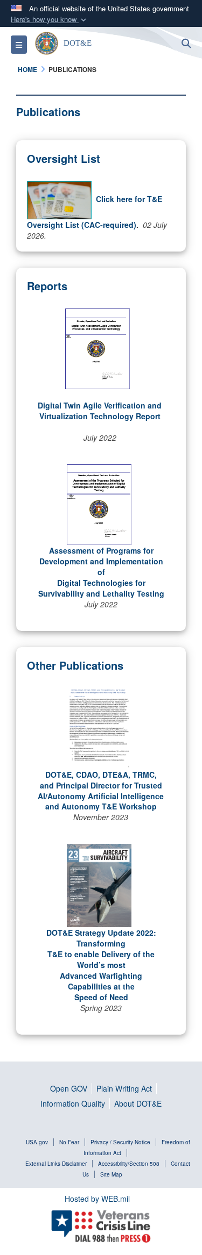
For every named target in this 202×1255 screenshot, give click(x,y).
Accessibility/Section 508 (128, 1163)
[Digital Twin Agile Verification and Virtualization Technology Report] (97, 347)
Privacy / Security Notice (120, 1142)
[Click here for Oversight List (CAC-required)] (59, 198)
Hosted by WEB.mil (97, 1198)
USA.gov (37, 1142)
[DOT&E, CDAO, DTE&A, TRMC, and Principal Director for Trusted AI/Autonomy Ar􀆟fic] (98, 727)
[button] (49, 19)
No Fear (69, 1142)
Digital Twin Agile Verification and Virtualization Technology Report (100, 410)
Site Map (111, 1174)
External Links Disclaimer (56, 1163)
